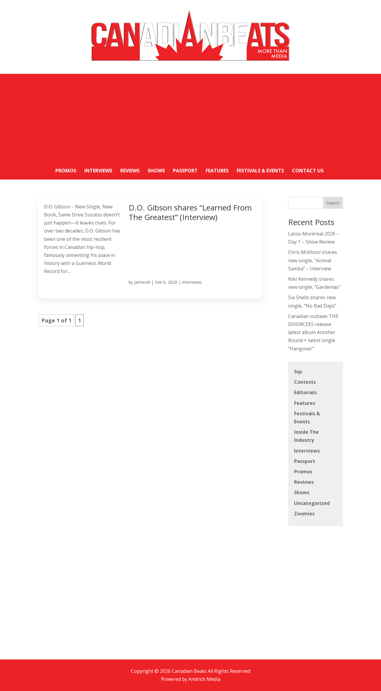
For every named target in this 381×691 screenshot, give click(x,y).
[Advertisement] (190, 115)
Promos (303, 471)
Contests (305, 382)
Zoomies (304, 513)
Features (304, 403)
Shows (301, 492)
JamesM (142, 282)
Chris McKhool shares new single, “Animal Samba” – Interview (312, 260)
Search (333, 203)
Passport (304, 461)
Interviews (192, 282)
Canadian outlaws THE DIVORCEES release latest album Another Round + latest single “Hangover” (313, 332)
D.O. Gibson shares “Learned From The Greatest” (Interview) (190, 212)
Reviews (304, 482)
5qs (298, 371)
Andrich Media (204, 679)
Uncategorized (312, 503)
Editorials (305, 392)
